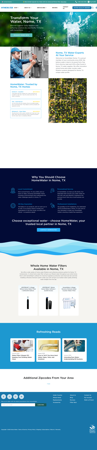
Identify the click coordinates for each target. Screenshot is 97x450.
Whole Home (57, 397)
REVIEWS (54, 7)
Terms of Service (22, 429)
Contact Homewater (48, 230)
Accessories (56, 402)
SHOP (15, 7)
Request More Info (21, 35)
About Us (73, 395)
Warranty (57, 429)
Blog (71, 397)
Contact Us (87, 395)
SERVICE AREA (41, 7)
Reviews (72, 400)
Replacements (57, 400)
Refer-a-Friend (89, 400)
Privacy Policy (31, 429)
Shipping (38, 429)
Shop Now (63, 1)
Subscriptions (45, 429)
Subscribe (41, 404)
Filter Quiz (73, 402)
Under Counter (57, 395)
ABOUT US (27, 7)
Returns (52, 429)
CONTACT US (65, 7)
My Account (88, 397)
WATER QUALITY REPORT (82, 7)
